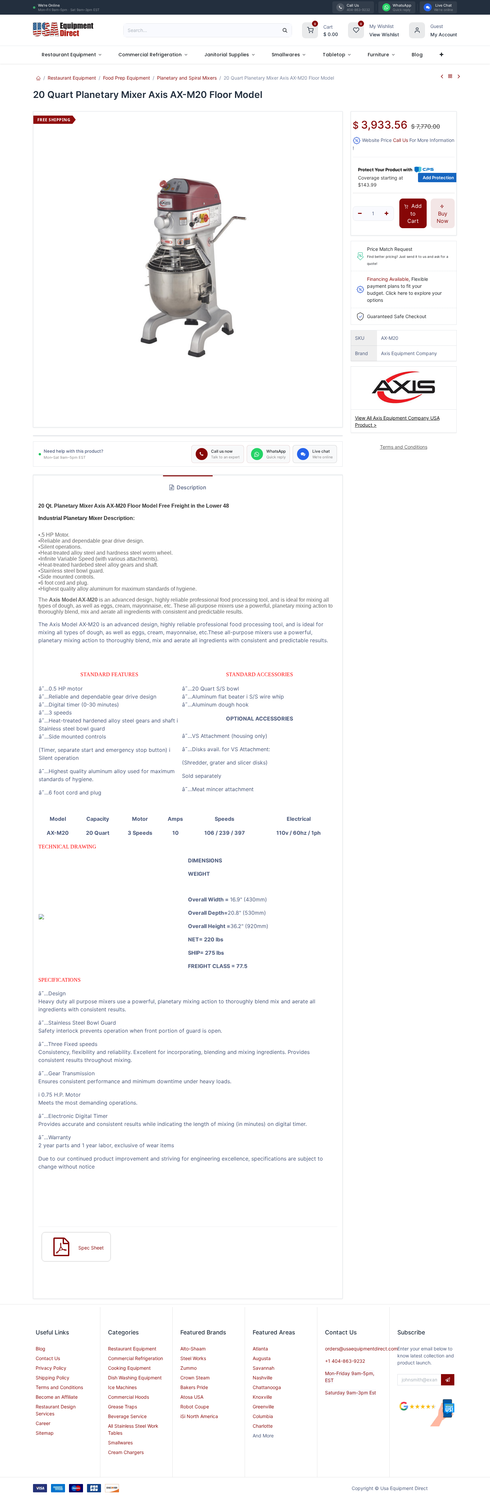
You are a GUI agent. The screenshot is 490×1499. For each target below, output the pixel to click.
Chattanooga (267, 1387)
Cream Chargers (126, 1452)
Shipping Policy (52, 1377)
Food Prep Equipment (126, 78)
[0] (310, 29)
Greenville (263, 1406)
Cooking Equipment (129, 1368)
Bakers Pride (194, 1387)
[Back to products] (450, 76)
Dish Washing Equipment (135, 1377)
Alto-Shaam (193, 1348)
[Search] (285, 30)
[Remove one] (360, 214)
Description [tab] (190, 487)
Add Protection (438, 177)
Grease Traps (122, 1406)
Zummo (188, 1368)
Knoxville (262, 1397)
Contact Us (48, 1358)
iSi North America (199, 1416)
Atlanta (260, 1348)
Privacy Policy (51, 1368)
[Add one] (386, 214)
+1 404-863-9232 (345, 1361)
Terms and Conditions (59, 1387)
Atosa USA (191, 1397)
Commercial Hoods (128, 1397)
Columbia (263, 1416)
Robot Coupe (194, 1406)
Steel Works (193, 1358)
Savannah (263, 1368)
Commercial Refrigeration (135, 1358)
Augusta (262, 1358)
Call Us (400, 140)
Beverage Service (127, 1416)
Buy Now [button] (442, 217)
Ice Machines (122, 1387)
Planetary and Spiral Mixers (187, 78)
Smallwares (120, 1442)
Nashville (262, 1377)
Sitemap (45, 1433)
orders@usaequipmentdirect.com (361, 1348)
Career (43, 1423)
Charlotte (263, 1426)
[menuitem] (71, 55)
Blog (40, 1348)
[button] (447, 1379)
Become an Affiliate (57, 1397)
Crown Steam (195, 1377)
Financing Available (388, 279)
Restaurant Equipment (72, 78)
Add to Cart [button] (414, 213)
